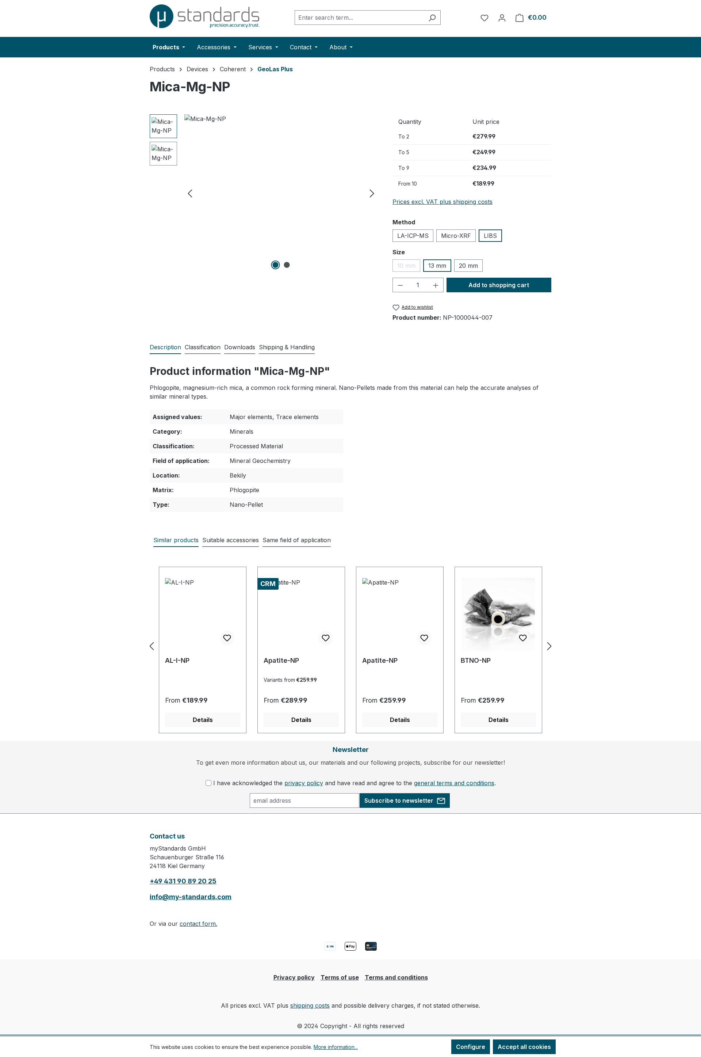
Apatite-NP (281, 660)
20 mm (468, 265)
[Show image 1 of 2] (275, 265)
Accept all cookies (524, 1046)
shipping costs (310, 1005)
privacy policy (303, 783)
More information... (336, 1047)
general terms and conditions (454, 783)
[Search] (432, 17)
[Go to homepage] (204, 16)
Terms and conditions (396, 977)
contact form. (198, 923)
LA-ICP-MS (413, 235)
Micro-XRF (456, 235)
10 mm (408, 267)
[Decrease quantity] (400, 285)
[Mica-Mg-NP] (281, 192)
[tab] (165, 347)
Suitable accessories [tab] (230, 540)
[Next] (372, 193)
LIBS (490, 235)
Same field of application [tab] (297, 540)
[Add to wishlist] (227, 638)
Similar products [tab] (176, 540)
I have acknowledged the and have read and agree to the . (354, 783)
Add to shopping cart (498, 285)
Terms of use (340, 977)
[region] (263, 192)
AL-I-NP (177, 660)
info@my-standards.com (190, 897)
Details (203, 719)
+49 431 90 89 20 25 (183, 881)
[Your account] (502, 17)
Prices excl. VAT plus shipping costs (442, 201)
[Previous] (189, 193)
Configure (470, 1046)
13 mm (437, 265)
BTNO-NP (476, 660)
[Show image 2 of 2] (287, 265)
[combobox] (359, 17)
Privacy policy (294, 977)
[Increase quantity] (436, 285)
